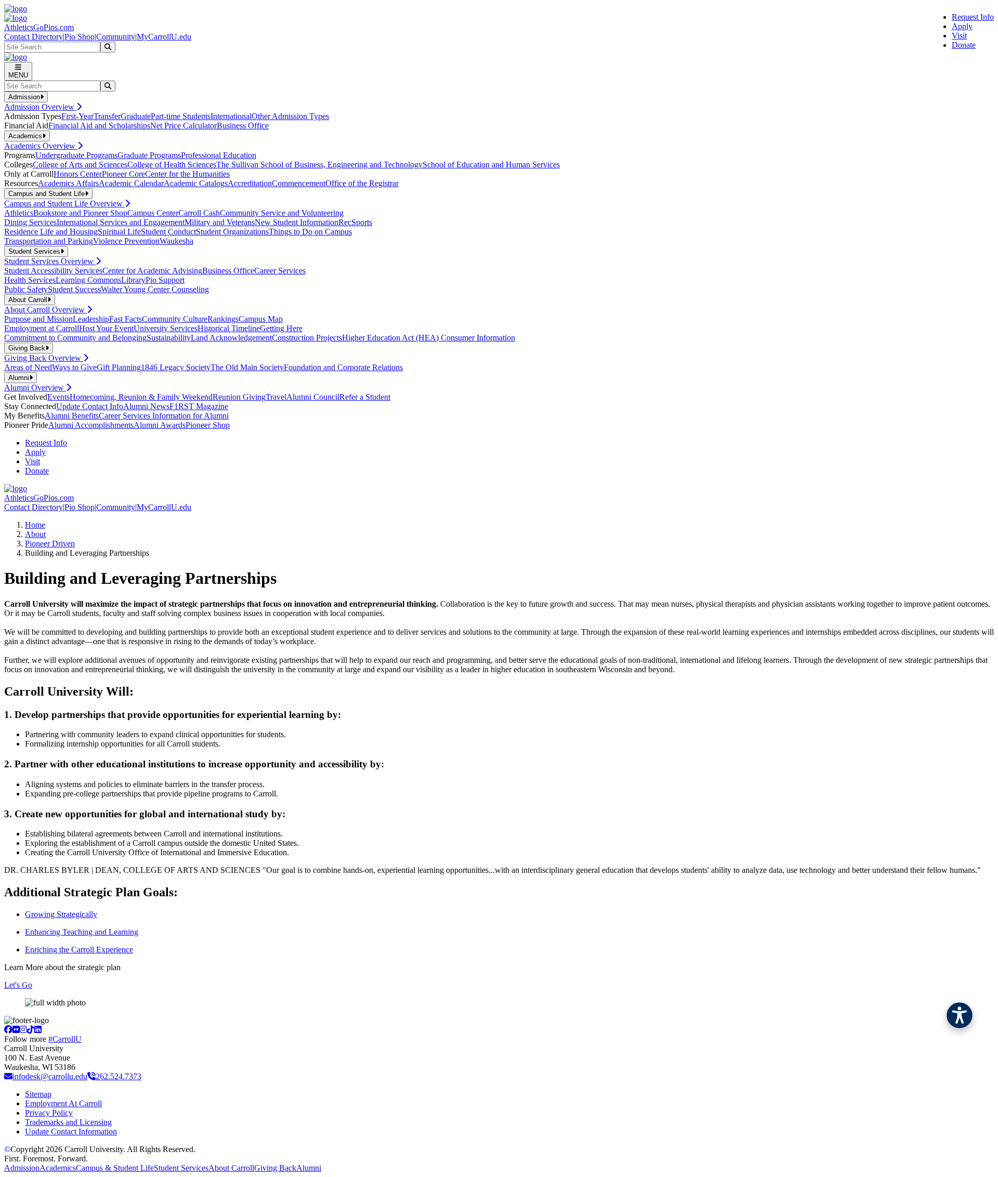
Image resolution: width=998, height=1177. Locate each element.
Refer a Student (364, 397)
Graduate (136, 116)
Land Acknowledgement (231, 337)
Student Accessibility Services (53, 270)
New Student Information (296, 222)
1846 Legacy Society (176, 367)
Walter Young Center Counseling (155, 289)
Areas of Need (28, 367)
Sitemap (38, 1094)
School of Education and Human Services (491, 164)
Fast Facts (125, 319)
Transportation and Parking (48, 241)
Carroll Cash (199, 212)
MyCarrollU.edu (164, 36)
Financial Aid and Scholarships (99, 125)
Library (133, 280)
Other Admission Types (290, 116)
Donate (964, 45)
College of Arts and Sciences (80, 164)
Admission (22, 1167)
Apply (962, 26)
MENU (18, 75)
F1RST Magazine (198, 406)
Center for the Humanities (187, 173)
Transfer (107, 116)
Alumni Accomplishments (91, 425)
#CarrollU (65, 1039)
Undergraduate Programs (76, 155)
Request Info (973, 16)
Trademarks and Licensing (68, 1122)
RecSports (355, 222)
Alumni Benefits (72, 415)
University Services (166, 328)
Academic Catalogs (196, 183)
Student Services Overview (50, 261)
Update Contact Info (89, 406)
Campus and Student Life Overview (64, 203)
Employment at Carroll (41, 328)
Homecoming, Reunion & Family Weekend (141, 397)
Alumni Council (312, 397)
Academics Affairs (68, 183)
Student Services (181, 1167)
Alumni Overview (35, 387)
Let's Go (18, 984)
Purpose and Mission (38, 319)
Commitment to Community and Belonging (75, 337)
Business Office (243, 125)
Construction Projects (307, 337)
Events (58, 397)
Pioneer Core (123, 173)
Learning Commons (88, 280)
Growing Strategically (61, 914)
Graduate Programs (149, 155)
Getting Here (281, 328)
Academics (58, 1167)
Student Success (74, 289)
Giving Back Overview (43, 358)
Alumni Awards (160, 425)
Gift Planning (119, 367)
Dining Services (30, 222)
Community (115, 36)
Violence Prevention (126, 241)
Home (35, 524)
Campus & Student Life (115, 1167)
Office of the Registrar (362, 183)
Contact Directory (33, 36)
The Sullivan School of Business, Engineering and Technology (319, 164)
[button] (960, 1015)
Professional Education (218, 155)
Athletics (18, 212)
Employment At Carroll (63, 1103)
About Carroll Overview (45, 309)
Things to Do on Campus (310, 231)
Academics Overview (40, 145)
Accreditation (250, 183)
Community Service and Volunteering (282, 212)
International (231, 116)
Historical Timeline (229, 328)
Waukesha (176, 241)
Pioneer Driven (50, 543)
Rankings (223, 319)
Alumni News (146, 406)
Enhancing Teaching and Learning (81, 931)
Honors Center (78, 173)
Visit (959, 35)
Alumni (308, 1167)
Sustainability (169, 337)
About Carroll (231, 1167)
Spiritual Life (119, 231)
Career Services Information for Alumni (164, 415)
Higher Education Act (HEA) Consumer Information (428, 337)
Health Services (30, 280)
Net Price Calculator (183, 125)
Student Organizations (232, 231)
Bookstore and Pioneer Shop (80, 212)
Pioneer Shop (208, 425)
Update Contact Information (71, 1131)
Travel (276, 397)
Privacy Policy (49, 1112)
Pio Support (165, 280)
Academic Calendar (131, 183)
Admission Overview (40, 106)
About (35, 534)
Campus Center (152, 212)
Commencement (298, 183)
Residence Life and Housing (51, 231)
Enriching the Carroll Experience (79, 949)
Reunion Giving (239, 397)
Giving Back (275, 1167)
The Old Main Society (247, 367)
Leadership (91, 319)
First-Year (77, 116)
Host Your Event (106, 328)
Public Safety (26, 289)
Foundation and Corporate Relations (343, 367)
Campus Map (261, 319)
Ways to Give (74, 367)
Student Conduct (168, 231)
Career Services (280, 270)
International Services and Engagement (121, 222)
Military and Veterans (220, 222)
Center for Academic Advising (152, 270)
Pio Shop (79, 36)
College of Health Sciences (171, 164)
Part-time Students (181, 116)
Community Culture (174, 319)
